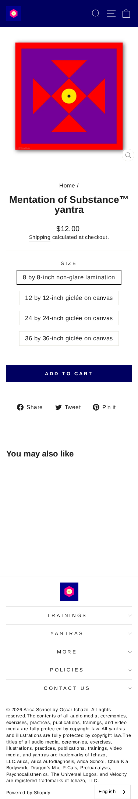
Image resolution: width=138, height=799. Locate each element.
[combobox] (113, 792)
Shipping (39, 237)
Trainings (67, 615)
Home (67, 185)
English (107, 791)
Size (69, 263)
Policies (67, 670)
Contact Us (67, 688)
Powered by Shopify (28, 792)
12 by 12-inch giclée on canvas (69, 297)
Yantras (67, 633)
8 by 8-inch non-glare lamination (69, 277)
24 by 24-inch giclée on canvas (69, 318)
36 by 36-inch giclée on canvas (69, 338)
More (67, 652)
